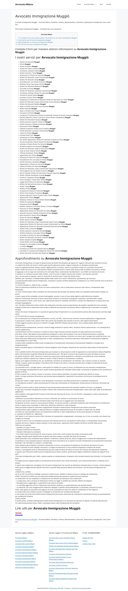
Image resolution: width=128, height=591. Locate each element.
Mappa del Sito (88, 538)
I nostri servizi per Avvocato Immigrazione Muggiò (33, 40)
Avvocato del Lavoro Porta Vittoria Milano (63, 543)
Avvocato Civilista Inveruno (58, 565)
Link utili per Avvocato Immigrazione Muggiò (31, 44)
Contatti (108, 4)
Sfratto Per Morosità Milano (24, 567)
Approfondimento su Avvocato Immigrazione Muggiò (34, 42)
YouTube (18, 513)
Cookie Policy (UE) (89, 544)
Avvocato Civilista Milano (24, 541)
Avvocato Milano (24, 4)
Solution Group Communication (81, 588)
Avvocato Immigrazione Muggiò (26, 519)
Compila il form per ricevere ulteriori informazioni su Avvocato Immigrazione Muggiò (47, 38)
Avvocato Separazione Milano (25, 559)
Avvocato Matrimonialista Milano (26, 553)
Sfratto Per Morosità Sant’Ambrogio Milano (64, 546)
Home (79, 4)
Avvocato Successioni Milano (25, 561)
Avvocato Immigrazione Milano (25, 550)
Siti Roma (67, 588)
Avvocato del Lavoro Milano (25, 544)
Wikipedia (19, 515)
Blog (101, 4)
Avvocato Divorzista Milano (24, 547)
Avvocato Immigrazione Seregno (60, 554)
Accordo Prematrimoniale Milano (26, 564)
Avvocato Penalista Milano (24, 556)
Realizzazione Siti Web (56, 588)
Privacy (85, 541)
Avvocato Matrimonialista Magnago (61, 562)
